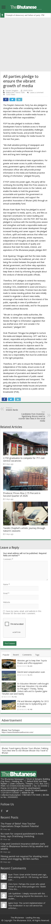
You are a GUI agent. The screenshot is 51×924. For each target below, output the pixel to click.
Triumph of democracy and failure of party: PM (25, 15)
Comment (8, 559)
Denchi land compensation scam (31, 672)
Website (6, 602)
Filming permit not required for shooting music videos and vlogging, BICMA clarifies (24, 857)
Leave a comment (36, 93)
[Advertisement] (25, 44)
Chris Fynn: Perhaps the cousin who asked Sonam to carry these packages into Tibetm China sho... (27, 886)
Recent (16, 655)
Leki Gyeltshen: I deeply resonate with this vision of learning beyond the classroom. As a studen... (27, 896)
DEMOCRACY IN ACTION (15, 93)
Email (6, 593)
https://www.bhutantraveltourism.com (17, 732)
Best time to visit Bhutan (18, 750)
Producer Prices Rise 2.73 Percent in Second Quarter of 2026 (21, 494)
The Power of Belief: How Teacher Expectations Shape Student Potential (20, 825)
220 (31, 666)
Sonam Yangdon (12, 91)
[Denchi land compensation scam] (9, 675)
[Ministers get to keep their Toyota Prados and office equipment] (9, 664)
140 (31, 709)
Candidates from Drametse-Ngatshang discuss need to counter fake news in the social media (31, 416)
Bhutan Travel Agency (11, 748)
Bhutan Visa (34, 750)
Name (6, 584)
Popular (6, 655)
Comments (27, 655)
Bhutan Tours (27, 748)
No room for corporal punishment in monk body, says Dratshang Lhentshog (22, 835)
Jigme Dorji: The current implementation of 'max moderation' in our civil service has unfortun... (26, 905)
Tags (37, 655)
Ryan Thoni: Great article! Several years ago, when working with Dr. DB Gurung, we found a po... (28, 877)
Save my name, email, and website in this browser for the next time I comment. (22, 612)
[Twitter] (8, 811)
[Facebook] (3, 811)
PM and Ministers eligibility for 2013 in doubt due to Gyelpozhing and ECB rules (33, 704)
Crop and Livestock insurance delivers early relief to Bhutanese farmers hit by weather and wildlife (24, 846)
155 (15, 697)
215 (31, 675)
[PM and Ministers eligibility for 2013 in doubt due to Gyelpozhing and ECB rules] (9, 705)
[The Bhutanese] (25, 6)
